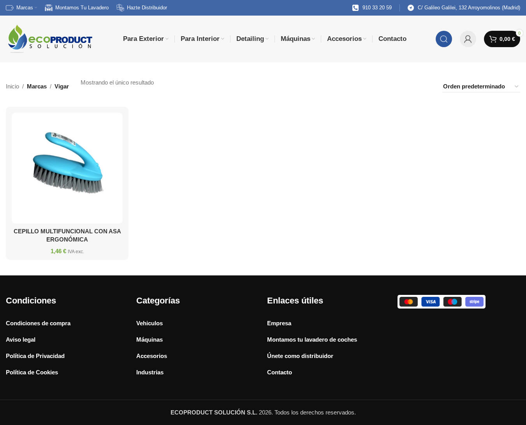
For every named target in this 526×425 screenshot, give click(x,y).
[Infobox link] (372, 8)
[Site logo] (49, 38)
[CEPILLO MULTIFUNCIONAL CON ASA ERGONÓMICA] (67, 168)
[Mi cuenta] (468, 39)
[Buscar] (444, 39)
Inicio (12, 86)
